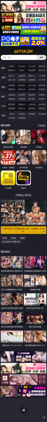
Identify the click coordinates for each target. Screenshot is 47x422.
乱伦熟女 (31, 89)
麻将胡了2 (12, 70)
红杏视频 (11, 118)
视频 (3, 77)
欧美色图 (31, 95)
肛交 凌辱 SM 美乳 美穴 (11, 241)
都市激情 (11, 104)
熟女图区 (31, 99)
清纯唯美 (21, 99)
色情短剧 (21, 118)
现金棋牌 (31, 70)
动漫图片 (42, 95)
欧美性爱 (42, 85)
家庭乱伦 (21, 104)
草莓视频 (31, 114)
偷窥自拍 (11, 95)
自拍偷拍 (21, 76)
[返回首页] (43, 417)
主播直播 (31, 80)
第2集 (13, 238)
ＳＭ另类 (42, 80)
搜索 (41, 57)
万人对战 (31, 66)
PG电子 (11, 66)
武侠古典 (42, 104)
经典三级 (21, 89)
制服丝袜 (11, 89)
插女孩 (11, 114)
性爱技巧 (42, 108)
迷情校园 (11, 108)
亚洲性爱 (11, 85)
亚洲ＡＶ (11, 76)
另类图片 (42, 99)
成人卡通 (31, 85)
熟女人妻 (11, 80)
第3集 (22, 238)
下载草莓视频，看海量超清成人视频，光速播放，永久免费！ (23, 230)
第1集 (4, 238)
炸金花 (21, 70)
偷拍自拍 (21, 85)
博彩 (3, 68)
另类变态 (42, 89)
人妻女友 (31, 104)
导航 (3, 115)
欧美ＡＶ (31, 76)
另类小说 (21, 108)
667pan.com (23, 51)
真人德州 (21, 66)
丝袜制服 (21, 80)
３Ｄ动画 (42, 76)
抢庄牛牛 (42, 70)
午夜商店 (21, 114)
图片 (3, 96)
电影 (3, 87)
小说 (3, 106)
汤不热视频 (42, 114)
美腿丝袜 (11, 99)
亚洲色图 (21, 95)
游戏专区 (42, 66)
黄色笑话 (31, 108)
